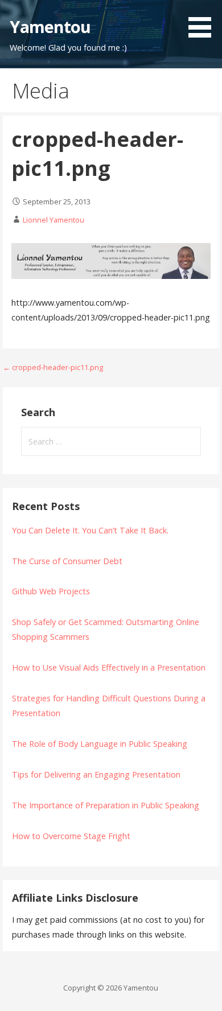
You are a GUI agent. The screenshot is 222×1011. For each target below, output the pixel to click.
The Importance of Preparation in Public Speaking (105, 805)
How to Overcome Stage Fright (71, 836)
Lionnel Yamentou (53, 220)
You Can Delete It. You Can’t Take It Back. (90, 530)
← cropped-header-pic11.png (53, 367)
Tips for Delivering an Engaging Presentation (96, 774)
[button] (204, 20)
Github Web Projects (51, 591)
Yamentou (50, 26)
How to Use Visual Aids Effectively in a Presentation (108, 667)
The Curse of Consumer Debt (67, 561)
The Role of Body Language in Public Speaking (99, 743)
